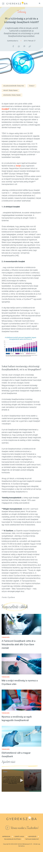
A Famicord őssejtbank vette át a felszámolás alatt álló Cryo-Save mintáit (18, 644)
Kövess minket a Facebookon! (25, 828)
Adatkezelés (32, 836)
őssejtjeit (5, 109)
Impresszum (6, 836)
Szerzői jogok (19, 836)
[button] (21, 780)
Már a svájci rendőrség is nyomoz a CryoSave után (20, 682)
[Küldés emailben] (24, 46)
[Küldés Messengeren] (19, 46)
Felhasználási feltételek (12, 839)
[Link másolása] (30, 46)
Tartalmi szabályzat (32, 839)
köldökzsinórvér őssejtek (13, 86)
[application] (21, 780)
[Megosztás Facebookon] (13, 46)
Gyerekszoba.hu (13, 41)
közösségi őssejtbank (12, 95)
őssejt (32, 86)
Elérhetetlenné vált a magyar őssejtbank (16, 755)
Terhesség (21, 12)
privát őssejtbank (10, 90)
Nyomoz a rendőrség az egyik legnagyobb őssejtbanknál (17, 718)
